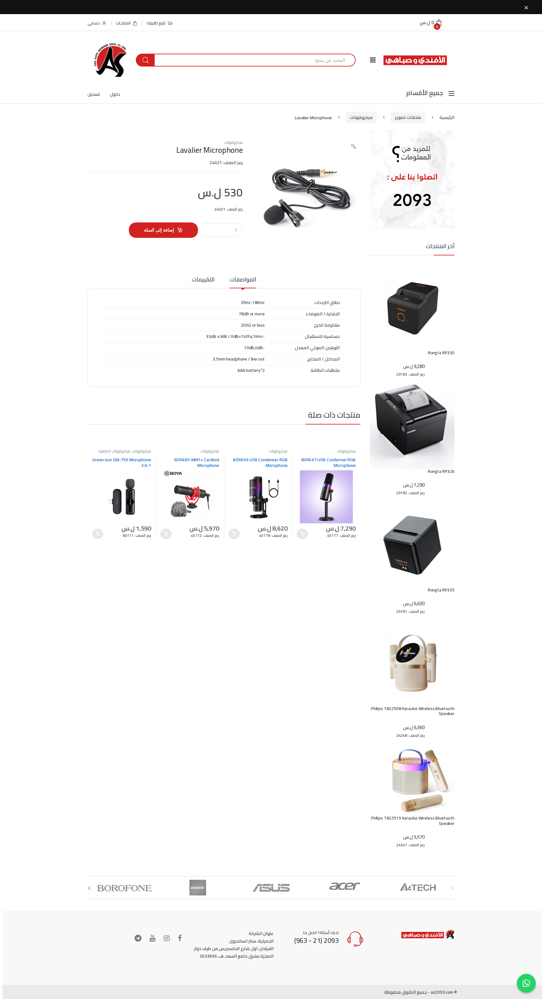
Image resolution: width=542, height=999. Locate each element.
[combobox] (255, 60)
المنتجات (123, 23)
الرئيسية (446, 117)
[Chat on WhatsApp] (526, 983)
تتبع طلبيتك (156, 23)
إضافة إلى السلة (159, 230)
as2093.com (442, 992)
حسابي (94, 23)
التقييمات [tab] (203, 281)
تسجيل (94, 94)
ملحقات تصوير (408, 117)
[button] (353, 146)
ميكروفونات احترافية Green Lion (124, 453)
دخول (115, 94)
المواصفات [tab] (243, 281)
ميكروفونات (361, 117)
